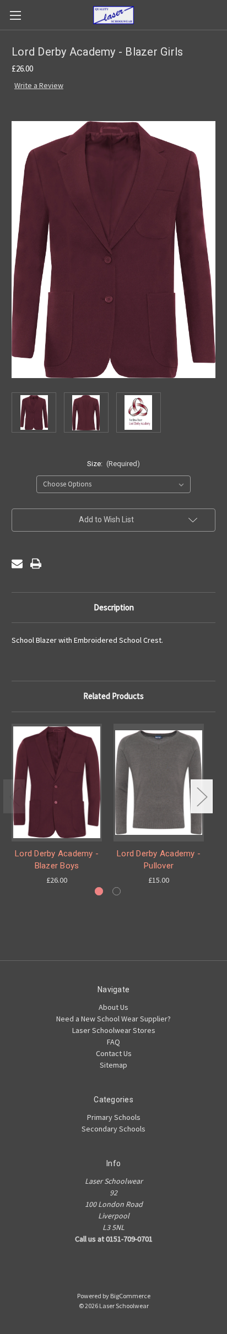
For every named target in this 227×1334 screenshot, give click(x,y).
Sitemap (113, 1065)
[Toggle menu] (15, 15)
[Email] (17, 563)
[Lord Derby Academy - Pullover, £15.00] (158, 782)
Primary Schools (113, 1117)
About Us (113, 1007)
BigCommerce (130, 1296)
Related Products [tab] (113, 696)
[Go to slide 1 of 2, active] (99, 891)
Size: (113, 464)
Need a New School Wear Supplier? (113, 1019)
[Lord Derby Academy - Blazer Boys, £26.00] (56, 782)
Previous (14, 796)
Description (114, 607)
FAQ (113, 1042)
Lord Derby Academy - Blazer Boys (57, 860)
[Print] (35, 563)
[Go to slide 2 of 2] (116, 891)
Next (202, 796)
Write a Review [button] (38, 85)
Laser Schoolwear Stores (113, 1030)
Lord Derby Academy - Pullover (159, 860)
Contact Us (114, 1053)
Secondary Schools (113, 1129)
